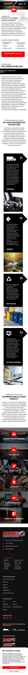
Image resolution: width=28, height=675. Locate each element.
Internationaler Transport (9, 579)
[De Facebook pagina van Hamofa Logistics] (7, 618)
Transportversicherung (8, 593)
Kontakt (4, 609)
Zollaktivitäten (6, 590)
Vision (14, 601)
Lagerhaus (5, 587)
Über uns (15, 604)
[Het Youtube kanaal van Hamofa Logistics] (4, 618)
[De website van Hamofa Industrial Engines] (14, 645)
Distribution (5, 582)
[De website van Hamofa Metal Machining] (14, 640)
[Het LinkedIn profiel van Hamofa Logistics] (10, 618)
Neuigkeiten (5, 604)
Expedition (5, 584)
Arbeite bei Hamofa (17, 606)
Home (4, 601)
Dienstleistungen (7, 606)
